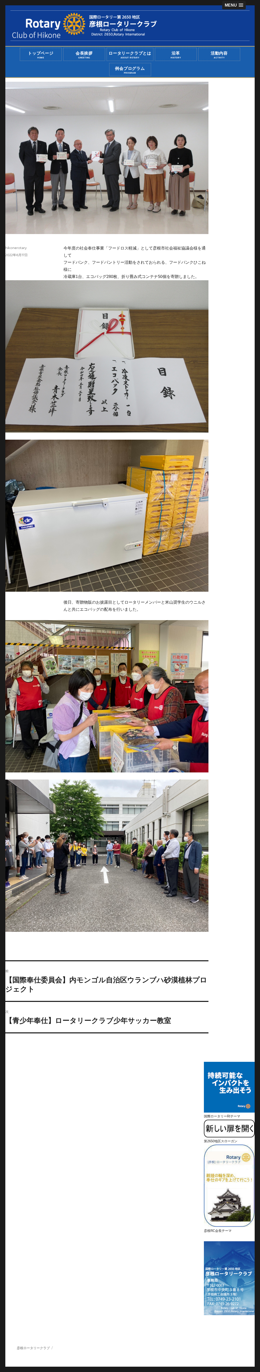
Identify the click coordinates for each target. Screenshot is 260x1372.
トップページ (41, 55)
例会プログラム (130, 70)
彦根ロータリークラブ (33, 1348)
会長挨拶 (84, 55)
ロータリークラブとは (130, 55)
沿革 (176, 55)
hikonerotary (16, 248)
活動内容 (219, 55)
